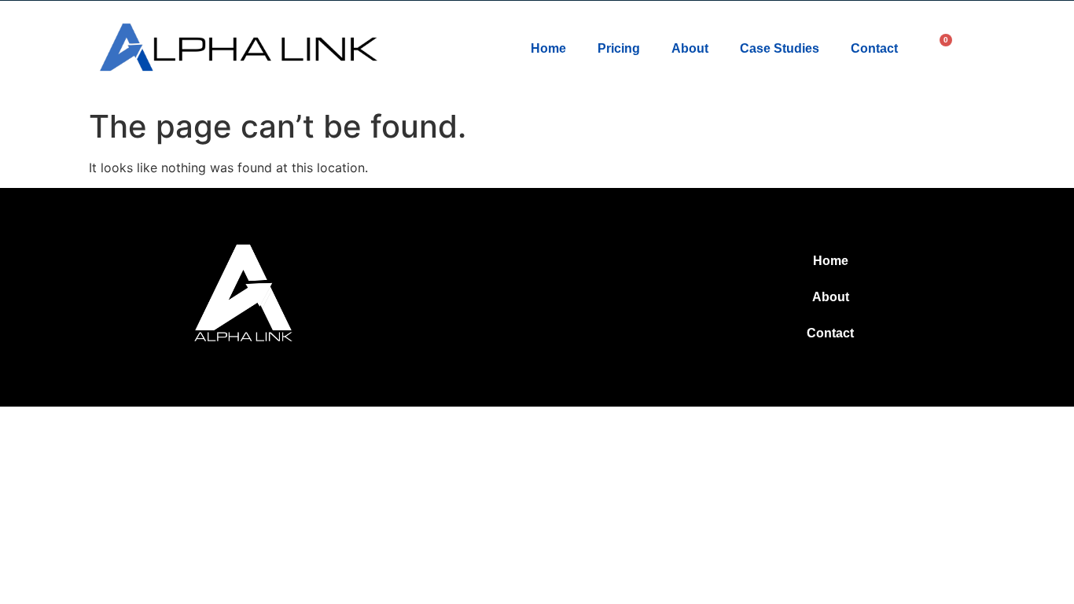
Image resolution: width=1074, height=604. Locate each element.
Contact (874, 48)
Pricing (619, 48)
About (689, 48)
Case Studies (779, 48)
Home (548, 48)
